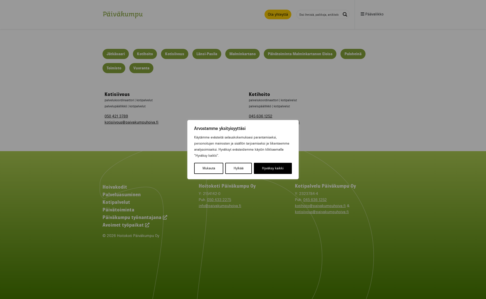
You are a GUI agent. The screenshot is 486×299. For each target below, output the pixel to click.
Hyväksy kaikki (273, 168)
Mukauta (208, 168)
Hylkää (239, 168)
